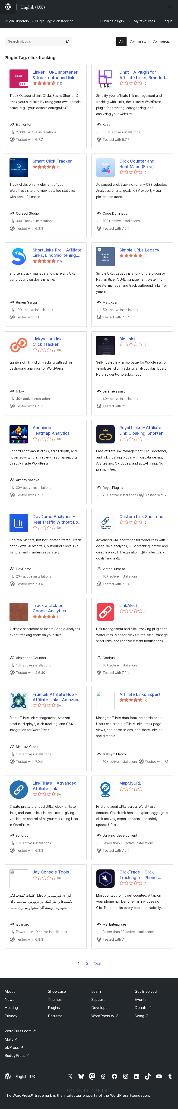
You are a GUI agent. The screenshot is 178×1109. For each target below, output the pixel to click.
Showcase (57, 991)
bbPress (14, 1047)
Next (97, 963)
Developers (101, 1007)
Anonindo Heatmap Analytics (51, 430)
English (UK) (26, 1076)
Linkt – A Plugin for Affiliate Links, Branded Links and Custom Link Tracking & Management (143, 75)
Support (98, 999)
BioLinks (127, 338)
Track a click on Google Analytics (49, 608)
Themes (55, 999)
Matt (11, 1039)
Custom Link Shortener (142, 516)
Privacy (11, 1016)
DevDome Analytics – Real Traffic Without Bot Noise (56, 519)
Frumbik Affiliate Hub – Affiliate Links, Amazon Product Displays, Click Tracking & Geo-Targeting (55, 697)
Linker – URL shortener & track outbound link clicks (55, 75)
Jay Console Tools (51, 872)
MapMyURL (130, 783)
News (9, 999)
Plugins (54, 1007)
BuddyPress (17, 1055)
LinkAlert (128, 605)
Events (140, 999)
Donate (143, 1007)
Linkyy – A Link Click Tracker (47, 341)
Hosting (11, 1007)
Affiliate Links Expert (140, 694)
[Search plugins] (67, 41)
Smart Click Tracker (52, 161)
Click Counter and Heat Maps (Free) (136, 164)
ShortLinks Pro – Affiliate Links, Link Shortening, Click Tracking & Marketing (57, 253)
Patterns (55, 1016)
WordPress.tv (105, 1016)
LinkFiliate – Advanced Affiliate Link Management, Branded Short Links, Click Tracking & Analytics (55, 786)
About (10, 991)
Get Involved (146, 991)
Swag (142, 1016)
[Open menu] (170, 7)
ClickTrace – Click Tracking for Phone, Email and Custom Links (142, 875)
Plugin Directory (17, 21)
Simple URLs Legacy (139, 250)
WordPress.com (20, 1031)
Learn (96, 991)
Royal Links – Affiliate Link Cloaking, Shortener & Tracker (143, 430)
